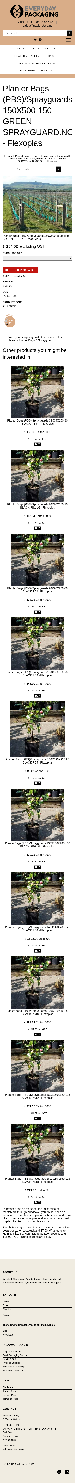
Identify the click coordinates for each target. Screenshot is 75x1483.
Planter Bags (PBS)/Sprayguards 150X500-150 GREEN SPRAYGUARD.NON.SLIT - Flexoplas (38, 160)
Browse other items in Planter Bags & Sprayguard (35, 339)
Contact (7, 1315)
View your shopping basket (25, 337)
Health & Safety (26, 56)
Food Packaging (45, 49)
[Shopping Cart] (35, 40)
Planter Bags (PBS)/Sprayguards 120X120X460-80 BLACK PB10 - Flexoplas (37, 1012)
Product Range (22, 156)
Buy (37, 444)
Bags (21, 49)
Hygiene (54, 56)
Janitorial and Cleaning (37, 63)
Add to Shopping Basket (20, 270)
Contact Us (25, 22)
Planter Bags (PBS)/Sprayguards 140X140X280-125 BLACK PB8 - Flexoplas (37, 929)
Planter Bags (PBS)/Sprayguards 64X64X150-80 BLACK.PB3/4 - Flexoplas (37, 422)
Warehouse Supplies (13, 1370)
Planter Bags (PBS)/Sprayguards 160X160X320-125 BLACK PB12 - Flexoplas (37, 1096)
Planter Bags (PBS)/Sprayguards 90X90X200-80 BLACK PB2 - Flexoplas (37, 590)
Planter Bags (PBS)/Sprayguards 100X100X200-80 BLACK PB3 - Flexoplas (37, 674)
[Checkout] (40, 40)
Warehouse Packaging (37, 71)
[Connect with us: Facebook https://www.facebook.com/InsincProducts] (59, 1472)
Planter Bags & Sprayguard (55, 156)
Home (9, 156)
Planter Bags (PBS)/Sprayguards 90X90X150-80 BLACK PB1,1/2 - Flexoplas (37, 506)
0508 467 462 (45, 22)
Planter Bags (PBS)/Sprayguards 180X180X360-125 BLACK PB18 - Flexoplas (37, 1180)
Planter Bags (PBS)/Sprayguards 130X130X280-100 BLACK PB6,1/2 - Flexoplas (37, 845)
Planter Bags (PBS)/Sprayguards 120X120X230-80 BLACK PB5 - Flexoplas (37, 761)
